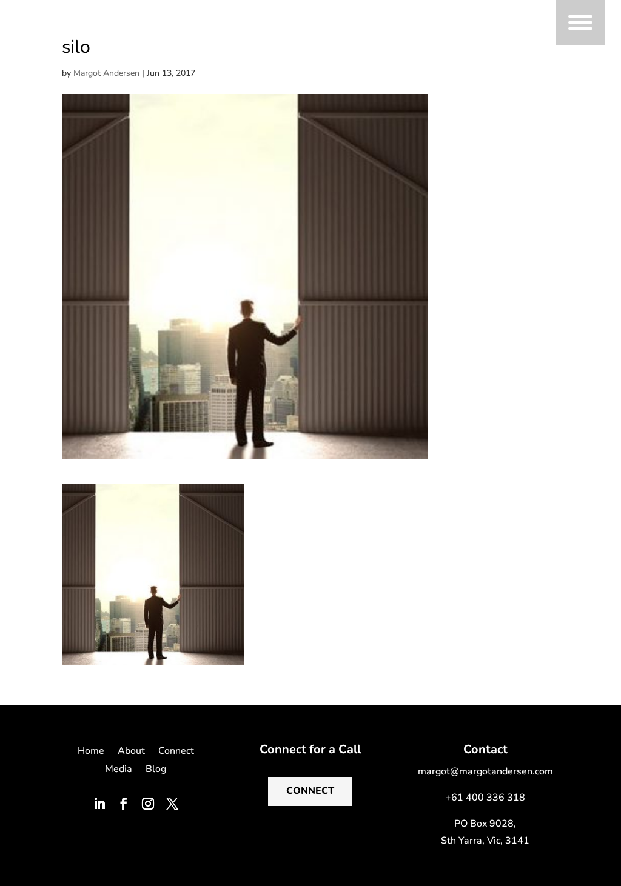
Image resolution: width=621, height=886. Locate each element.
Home (91, 752)
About (131, 752)
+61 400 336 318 (485, 797)
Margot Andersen (106, 73)
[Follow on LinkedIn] (99, 803)
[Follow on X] (172, 803)
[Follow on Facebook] (124, 803)
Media (118, 770)
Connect (176, 752)
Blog (156, 770)
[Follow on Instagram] (148, 803)
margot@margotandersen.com (485, 771)
